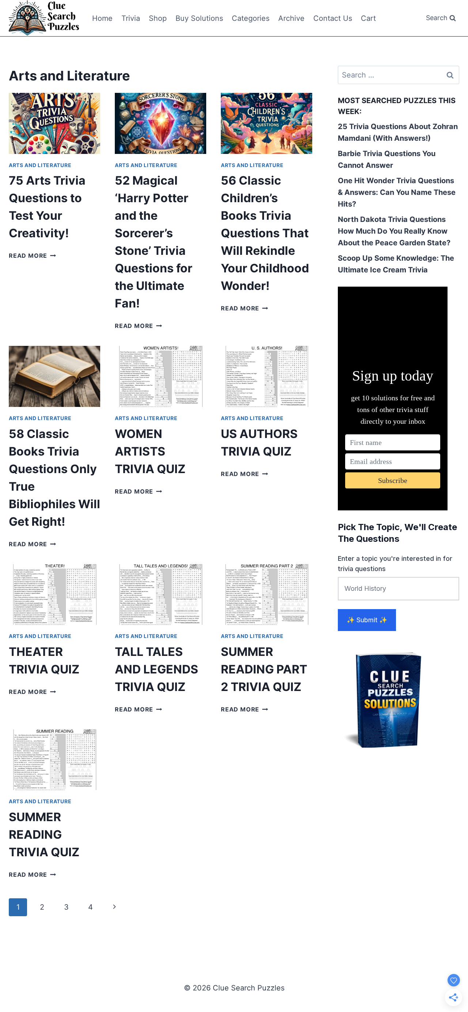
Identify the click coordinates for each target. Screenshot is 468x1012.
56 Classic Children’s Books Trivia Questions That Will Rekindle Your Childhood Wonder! (265, 233)
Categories (250, 18)
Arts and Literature (40, 165)
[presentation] (54, 123)
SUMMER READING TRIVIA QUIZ (44, 834)
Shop (158, 18)
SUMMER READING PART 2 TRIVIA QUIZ (264, 669)
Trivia (130, 18)
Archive (291, 18)
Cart (368, 18)
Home (102, 18)
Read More (32, 255)
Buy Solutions (199, 18)
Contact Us (332, 18)
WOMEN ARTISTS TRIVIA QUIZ (150, 451)
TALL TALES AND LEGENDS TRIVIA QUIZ (156, 669)
